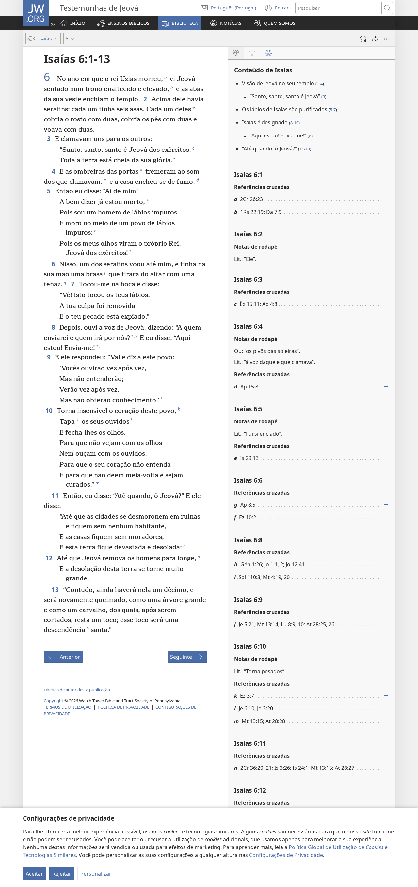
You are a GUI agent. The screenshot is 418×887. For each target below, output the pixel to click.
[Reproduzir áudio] (363, 39)
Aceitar (34, 873)
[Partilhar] (375, 39)
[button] (123, 23)
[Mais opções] (387, 39)
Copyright (53, 701)
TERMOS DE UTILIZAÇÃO (67, 707)
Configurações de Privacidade (286, 855)
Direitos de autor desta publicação (77, 690)
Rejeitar (61, 873)
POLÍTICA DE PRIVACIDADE (123, 707)
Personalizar (95, 873)
